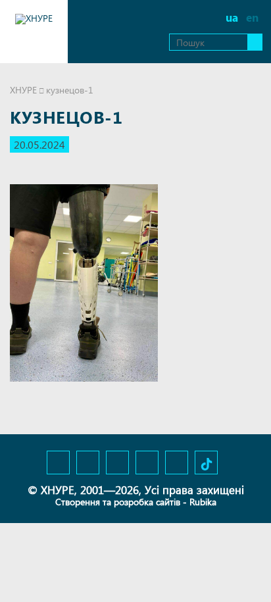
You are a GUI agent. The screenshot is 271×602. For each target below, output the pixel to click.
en (252, 17)
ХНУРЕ (23, 90)
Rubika (202, 501)
